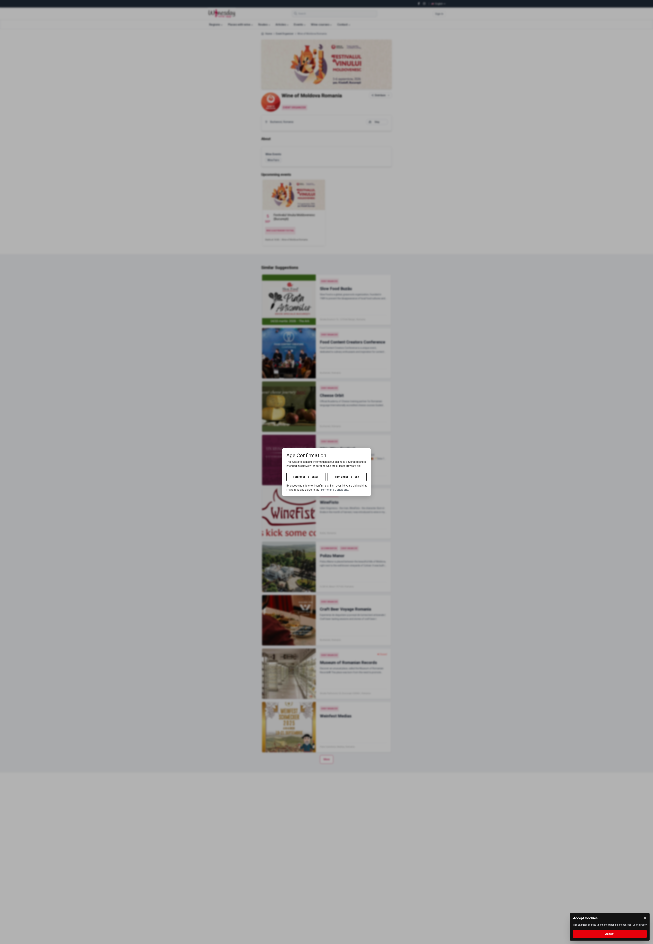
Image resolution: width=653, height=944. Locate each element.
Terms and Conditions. (335, 489)
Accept (609, 933)
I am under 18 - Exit (347, 476)
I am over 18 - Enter (306, 476)
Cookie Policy (640, 924)
